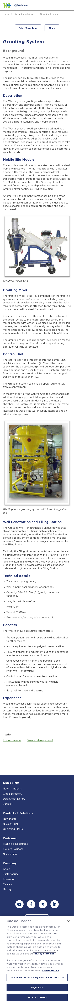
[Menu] (67, 5)
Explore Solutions (13, 849)
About (6, 869)
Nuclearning (10, 854)
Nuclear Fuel (10, 824)
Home (6, 14)
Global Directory (12, 794)
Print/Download (28, 28)
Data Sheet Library (25, 14)
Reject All (37, 988)
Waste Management (40, 740)
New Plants (9, 819)
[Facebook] (31, 904)
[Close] (68, 921)
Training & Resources (15, 844)
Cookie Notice (50, 971)
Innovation (9, 879)
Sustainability (10, 874)
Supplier (7, 804)
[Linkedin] (54, 904)
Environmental (12, 740)
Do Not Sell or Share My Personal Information (37, 978)
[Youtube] (19, 904)
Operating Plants (13, 829)
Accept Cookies (37, 997)
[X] (43, 904)
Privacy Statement (45, 954)
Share (52, 28)
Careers (7, 884)
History (7, 889)
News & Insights (12, 789)
